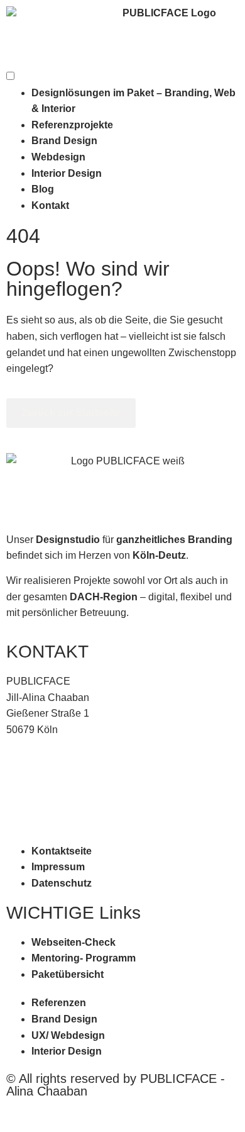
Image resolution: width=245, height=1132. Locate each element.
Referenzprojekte (72, 125)
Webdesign (58, 157)
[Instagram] (11, 1116)
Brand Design (64, 140)
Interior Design (66, 173)
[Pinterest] (24, 1116)
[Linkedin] (36, 1116)
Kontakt (50, 205)
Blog (42, 189)
